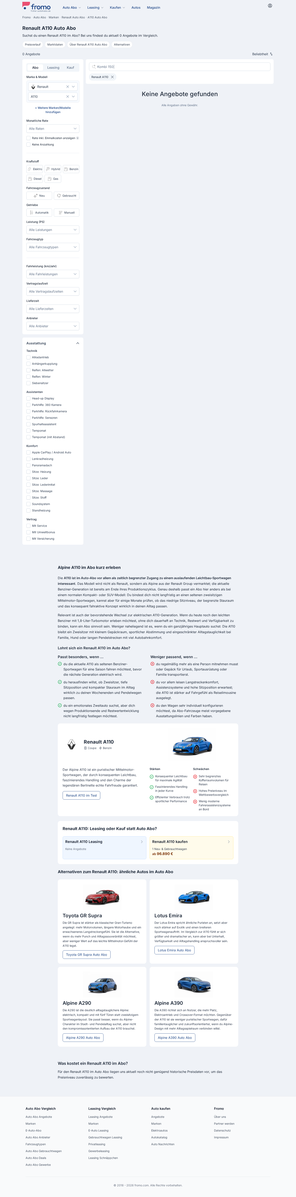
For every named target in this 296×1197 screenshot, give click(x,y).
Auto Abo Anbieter (38, 1137)
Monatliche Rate (37, 120)
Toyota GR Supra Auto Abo (86, 955)
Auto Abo (70, 7)
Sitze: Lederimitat (43, 484)
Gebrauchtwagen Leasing (105, 1137)
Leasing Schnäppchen (103, 1158)
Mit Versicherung (43, 538)
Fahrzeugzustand (38, 188)
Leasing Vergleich (102, 1109)
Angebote (157, 1116)
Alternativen (122, 44)
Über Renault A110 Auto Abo (88, 44)
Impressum (221, 1137)
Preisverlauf (32, 44)
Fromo (219, 1109)
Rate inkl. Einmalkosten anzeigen (55, 138)
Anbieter (32, 318)
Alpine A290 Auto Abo (83, 1038)
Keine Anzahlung (43, 144)
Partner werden (224, 1123)
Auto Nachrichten (162, 1144)
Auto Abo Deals (36, 1158)
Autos (136, 7)
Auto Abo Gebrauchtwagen (44, 1151)
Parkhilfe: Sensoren (44, 417)
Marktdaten (55, 44)
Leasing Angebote (100, 1116)
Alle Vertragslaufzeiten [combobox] (46, 291)
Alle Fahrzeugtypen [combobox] (43, 247)
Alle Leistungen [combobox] (40, 230)
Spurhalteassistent (44, 424)
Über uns (220, 1116)
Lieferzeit (32, 300)
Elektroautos (159, 1130)
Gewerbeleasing (99, 1151)
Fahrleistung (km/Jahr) (41, 266)
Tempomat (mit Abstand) (48, 437)
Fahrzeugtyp (34, 239)
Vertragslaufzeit (37, 283)
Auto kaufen (160, 1109)
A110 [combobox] (34, 97)
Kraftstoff (32, 161)
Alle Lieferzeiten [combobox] (41, 309)
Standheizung (41, 510)
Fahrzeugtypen (36, 1144)
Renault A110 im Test (81, 795)
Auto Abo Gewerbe (38, 1164)
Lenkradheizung (42, 458)
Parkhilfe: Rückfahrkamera (49, 411)
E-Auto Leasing (98, 1130)
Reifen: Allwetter (43, 370)
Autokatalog (159, 1137)
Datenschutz (222, 1130)
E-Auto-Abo (33, 1130)
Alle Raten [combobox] (36, 129)
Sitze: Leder (40, 478)
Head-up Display (43, 398)
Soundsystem (41, 504)
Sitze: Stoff (39, 497)
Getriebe (32, 205)
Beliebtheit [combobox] (260, 54)
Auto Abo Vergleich (41, 1109)
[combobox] (47, 87)
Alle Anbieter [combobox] (38, 326)
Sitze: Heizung (41, 471)
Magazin (153, 7)
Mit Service (39, 525)
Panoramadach (42, 465)
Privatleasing (96, 1144)
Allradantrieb (40, 357)
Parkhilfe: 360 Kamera (46, 404)
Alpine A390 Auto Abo (175, 1038)
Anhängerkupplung (44, 363)
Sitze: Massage (42, 491)
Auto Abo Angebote (39, 1116)
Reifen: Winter (41, 376)
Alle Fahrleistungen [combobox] (43, 274)
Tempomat (39, 430)
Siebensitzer (40, 383)
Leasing (93, 7)
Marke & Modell (37, 77)
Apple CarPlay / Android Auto (51, 452)
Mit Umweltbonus (43, 532)
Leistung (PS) (35, 221)
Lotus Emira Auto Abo (174, 950)
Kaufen (115, 7)
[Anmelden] (270, 5)
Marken (31, 1123)
